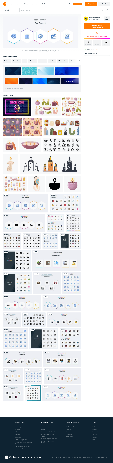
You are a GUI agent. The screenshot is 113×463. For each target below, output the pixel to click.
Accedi (104, 4)
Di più (43, 4)
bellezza (6, 61)
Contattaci (69, 429)
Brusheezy (18, 427)
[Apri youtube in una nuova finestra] (40, 457)
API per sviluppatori (21, 440)
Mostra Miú (69, 81)
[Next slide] (78, 61)
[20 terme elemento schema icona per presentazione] (43, 338)
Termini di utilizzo (76, 457)
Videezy (17, 432)
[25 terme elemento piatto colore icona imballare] (65, 203)
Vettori (10, 4)
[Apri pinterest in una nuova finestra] (31, 457)
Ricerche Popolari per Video (47, 442)
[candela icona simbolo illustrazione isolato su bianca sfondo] (50, 164)
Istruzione (18, 437)
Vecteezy (17, 429)
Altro (93, 439)
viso (24, 61)
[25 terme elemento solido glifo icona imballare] (34, 319)
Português (95, 432)
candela (52, 61)
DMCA (43, 429)
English (94, 427)
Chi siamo (69, 432)
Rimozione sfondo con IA (22, 446)
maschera (33, 61)
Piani (70, 4)
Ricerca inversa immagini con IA (23, 443)
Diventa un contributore (70, 435)
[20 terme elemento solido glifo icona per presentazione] (17, 260)
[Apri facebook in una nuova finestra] (23, 457)
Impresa (17, 434)
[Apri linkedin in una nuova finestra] (28, 457)
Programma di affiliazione (49, 432)
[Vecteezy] (4, 4)
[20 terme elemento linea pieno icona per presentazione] (70, 241)
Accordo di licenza (46, 427)
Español (94, 429)
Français (94, 437)
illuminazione (63, 61)
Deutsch (94, 434)
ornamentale (75, 61)
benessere (42, 61)
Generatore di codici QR (22, 449)
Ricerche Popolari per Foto (49, 438)
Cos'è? (96, 49)
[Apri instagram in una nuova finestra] (25, 457)
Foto (17, 4)
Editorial (34, 4)
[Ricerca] (102, 10)
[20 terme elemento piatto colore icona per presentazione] (17, 283)
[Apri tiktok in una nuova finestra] (34, 457)
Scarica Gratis (97, 26)
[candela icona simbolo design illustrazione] (54, 184)
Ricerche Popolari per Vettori (47, 435)
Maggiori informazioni (91, 54)
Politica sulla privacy (88, 457)
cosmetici (16, 61)
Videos (26, 4)
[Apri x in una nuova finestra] (37, 457)
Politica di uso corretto (101, 457)
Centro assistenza (71, 427)
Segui (106, 19)
